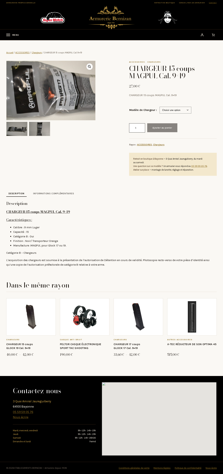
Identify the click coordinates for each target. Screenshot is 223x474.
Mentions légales (161, 468)
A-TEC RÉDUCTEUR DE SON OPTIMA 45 (191, 344)
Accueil (9, 52)
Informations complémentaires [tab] (53, 193)
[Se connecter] (202, 34)
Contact (213, 3)
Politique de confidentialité (188, 468)
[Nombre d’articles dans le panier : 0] (213, 34)
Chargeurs (37, 52)
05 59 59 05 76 (199, 166)
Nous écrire (20, 417)
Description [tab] (16, 193)
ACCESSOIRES (22, 52)
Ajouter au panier (162, 127)
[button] (89, 66)
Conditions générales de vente (134, 468)
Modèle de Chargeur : (143, 110)
